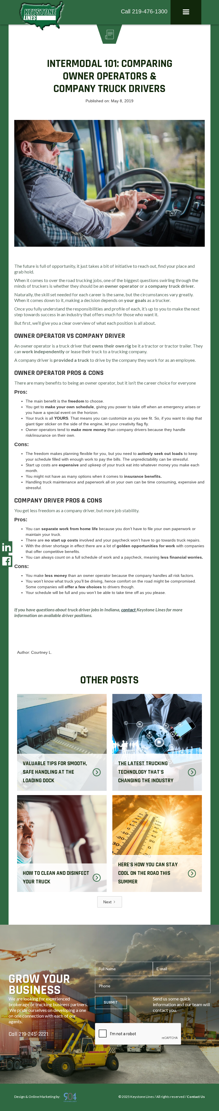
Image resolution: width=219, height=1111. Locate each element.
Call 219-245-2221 (28, 1034)
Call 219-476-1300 (144, 11)
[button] (186, 12)
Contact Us (196, 1096)
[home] (41, 17)
